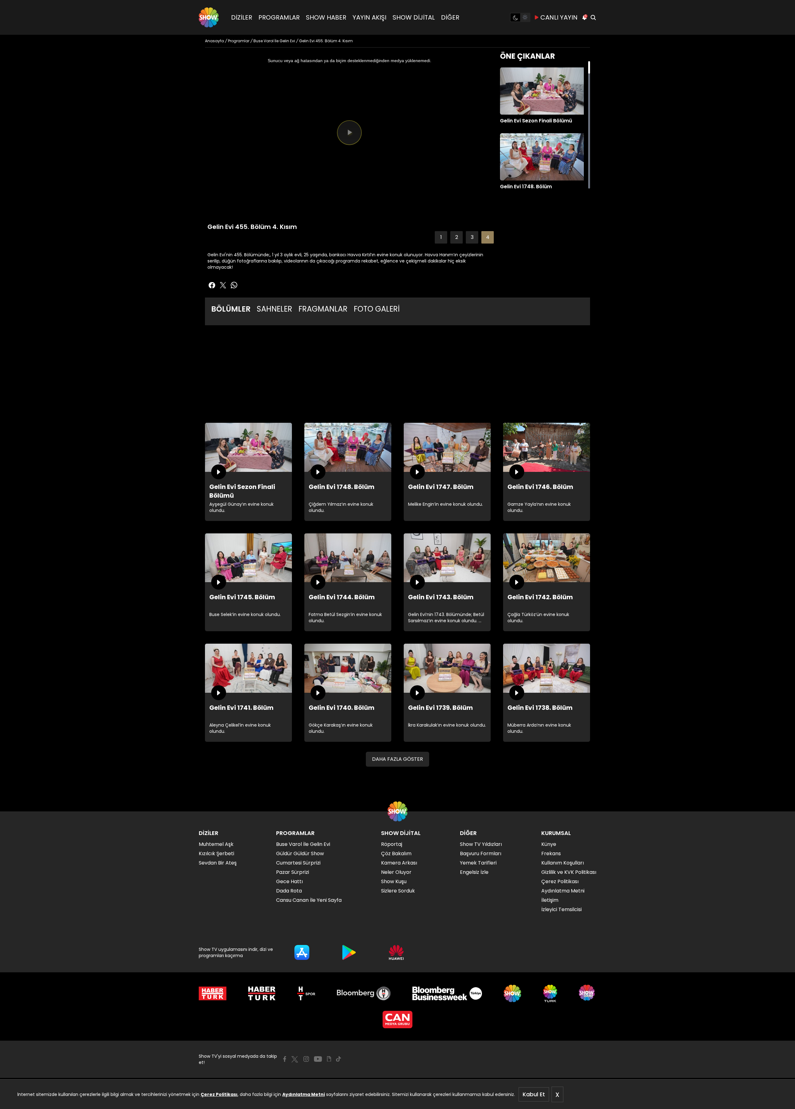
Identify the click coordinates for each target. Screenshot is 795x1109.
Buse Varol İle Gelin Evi (303, 844)
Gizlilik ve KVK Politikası (568, 872)
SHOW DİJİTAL (414, 17)
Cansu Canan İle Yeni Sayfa (309, 900)
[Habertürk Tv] (261, 993)
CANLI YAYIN (559, 17)
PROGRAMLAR (279, 17)
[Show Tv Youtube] (318, 1059)
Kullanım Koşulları (562, 862)
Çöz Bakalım (396, 853)
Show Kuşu (394, 881)
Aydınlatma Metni (303, 1094)
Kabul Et (534, 1094)
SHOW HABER (326, 17)
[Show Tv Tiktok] (338, 1059)
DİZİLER (241, 17)
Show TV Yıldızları (481, 844)
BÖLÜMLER (231, 309)
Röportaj (391, 844)
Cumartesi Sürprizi (298, 862)
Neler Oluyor (396, 872)
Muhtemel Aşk (216, 844)
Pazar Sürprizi (292, 872)
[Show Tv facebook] (211, 285)
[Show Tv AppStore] (301, 952)
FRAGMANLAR (323, 309)
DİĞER (450, 17)
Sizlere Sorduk (398, 890)
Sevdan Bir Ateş (218, 862)
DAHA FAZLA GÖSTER (397, 759)
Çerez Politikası (219, 1094)
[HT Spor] (306, 993)
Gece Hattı (289, 881)
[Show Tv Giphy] (329, 1059)
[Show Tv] (209, 17)
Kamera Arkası (399, 862)
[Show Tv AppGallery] (396, 952)
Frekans (551, 853)
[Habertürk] (212, 993)
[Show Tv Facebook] (284, 1059)
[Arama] (593, 17)
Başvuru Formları (480, 853)
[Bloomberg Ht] (364, 993)
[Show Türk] (550, 993)
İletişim (549, 900)
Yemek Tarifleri (478, 862)
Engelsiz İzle (474, 872)
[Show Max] (587, 993)
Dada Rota (289, 890)
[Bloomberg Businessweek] (447, 993)
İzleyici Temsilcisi (561, 909)
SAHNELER (274, 309)
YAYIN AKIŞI (369, 17)
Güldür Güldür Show (300, 853)
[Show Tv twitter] (223, 285)
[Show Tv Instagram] (306, 1059)
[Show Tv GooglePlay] (349, 952)
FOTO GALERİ (377, 309)
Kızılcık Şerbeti (216, 853)
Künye (548, 844)
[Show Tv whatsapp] (234, 285)
